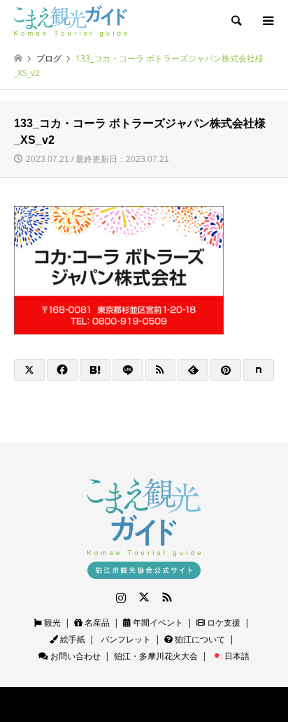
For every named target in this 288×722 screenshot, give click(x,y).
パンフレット (125, 639)
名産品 (96, 622)
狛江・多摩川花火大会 (156, 656)
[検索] (236, 21)
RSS (167, 597)
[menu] (267, 21)
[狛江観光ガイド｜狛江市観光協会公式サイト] (70, 21)
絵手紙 (71, 639)
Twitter (144, 597)
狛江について (199, 639)
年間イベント (157, 622)
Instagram (121, 597)
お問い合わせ (74, 656)
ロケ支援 (222, 622)
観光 (51, 622)
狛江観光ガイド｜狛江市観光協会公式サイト (112, 704)
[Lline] (128, 370)
